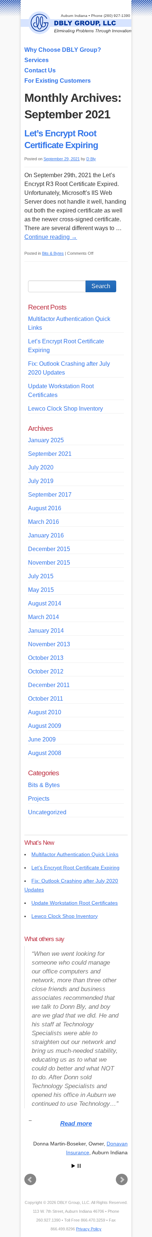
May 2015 (41, 590)
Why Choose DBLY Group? (62, 50)
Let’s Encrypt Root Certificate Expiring (75, 867)
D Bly (91, 159)
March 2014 (43, 617)
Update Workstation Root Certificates (74, 903)
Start (73, 1166)
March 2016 (43, 522)
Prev (30, 1180)
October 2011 (45, 699)
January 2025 (46, 440)
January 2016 (46, 535)
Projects (38, 799)
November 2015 (49, 562)
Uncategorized (47, 812)
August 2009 (44, 726)
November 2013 (49, 644)
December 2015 (49, 549)
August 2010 (44, 712)
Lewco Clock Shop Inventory (65, 408)
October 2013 (45, 658)
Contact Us (40, 70)
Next (122, 1180)
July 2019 (40, 481)
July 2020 (40, 467)
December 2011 (49, 685)
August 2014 (44, 603)
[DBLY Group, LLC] (79, 30)
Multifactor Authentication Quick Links (74, 854)
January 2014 (46, 631)
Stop (79, 1166)
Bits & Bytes (53, 253)
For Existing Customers (57, 81)
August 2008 (44, 753)
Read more (76, 1123)
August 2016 (44, 508)
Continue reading (50, 237)
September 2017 (50, 494)
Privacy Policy (88, 1229)
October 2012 (45, 671)
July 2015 (40, 576)
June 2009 (42, 739)
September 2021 (50, 454)
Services (36, 60)
